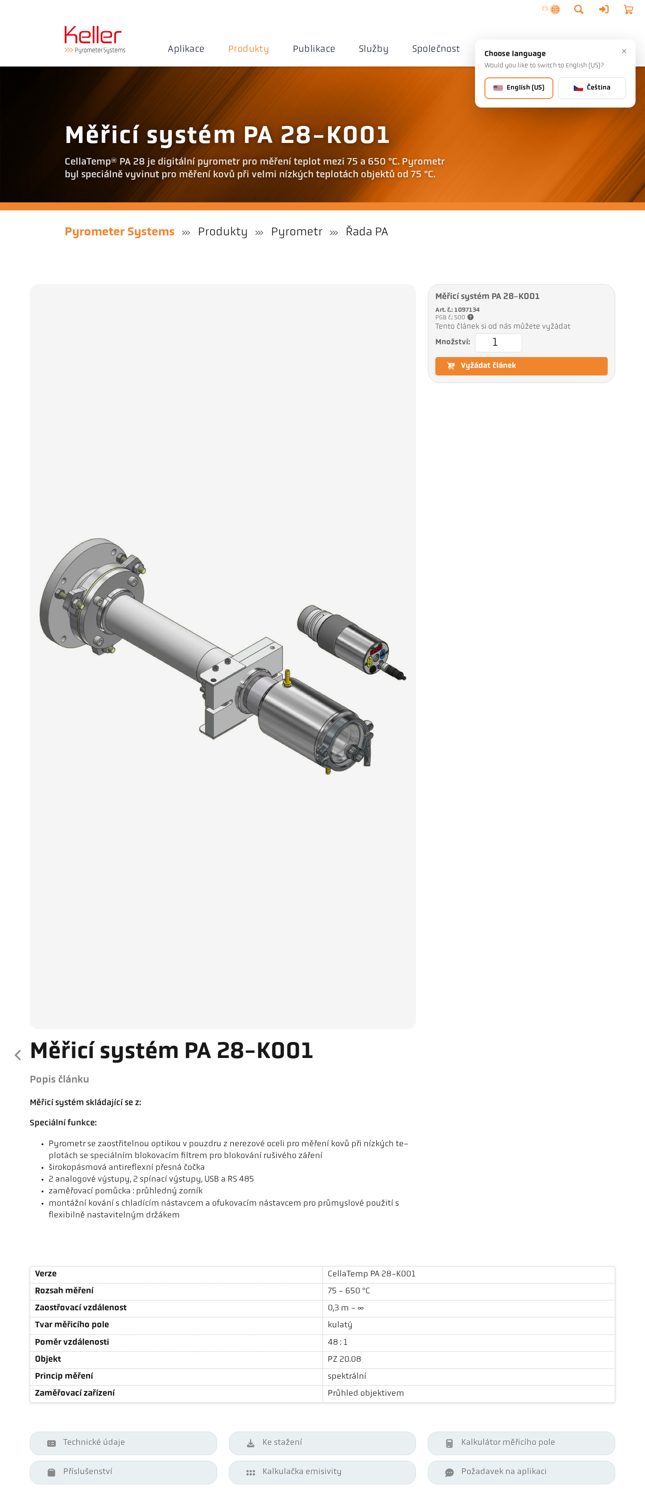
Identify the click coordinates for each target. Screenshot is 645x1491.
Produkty (248, 49)
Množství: (452, 342)
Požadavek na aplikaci (504, 1472)
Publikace (314, 49)
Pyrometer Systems (120, 232)
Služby (374, 49)
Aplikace (186, 49)
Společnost (436, 49)
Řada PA (367, 232)
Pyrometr (296, 232)
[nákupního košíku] (628, 9)
